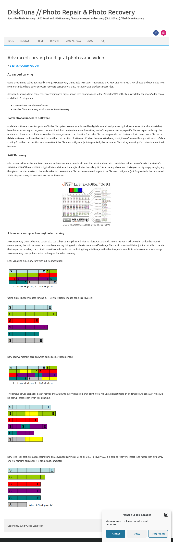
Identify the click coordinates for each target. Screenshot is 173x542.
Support (54, 41)
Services (24, 41)
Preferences (158, 533)
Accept (116, 533)
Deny (137, 533)
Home (11, 41)
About (91, 41)
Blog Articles (73, 41)
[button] (166, 514)
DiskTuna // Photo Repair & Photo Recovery (71, 12)
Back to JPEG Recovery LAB (24, 65)
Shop (40, 41)
